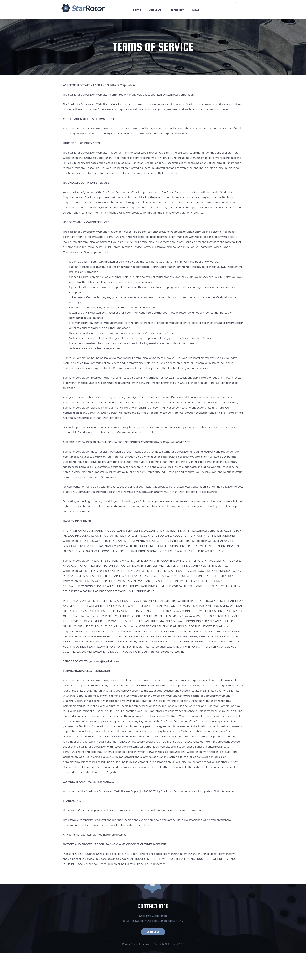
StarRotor (83, 9)
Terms (145, 944)
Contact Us (238, 2)
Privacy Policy (129, 944)
